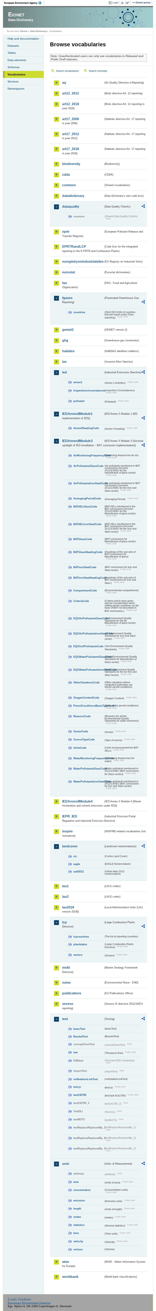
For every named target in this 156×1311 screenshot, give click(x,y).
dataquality (70, 206)
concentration (82, 1190)
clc (75, 856)
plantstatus (80, 944)
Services (13, 81)
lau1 (65, 886)
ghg (65, 340)
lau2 (65, 896)
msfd (66, 967)
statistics (78, 1224)
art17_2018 (70, 149)
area (76, 1181)
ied (64, 372)
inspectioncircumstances (88, 390)
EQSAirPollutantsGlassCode (88, 618)
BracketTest (80, 1036)
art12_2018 (70, 104)
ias (64, 361)
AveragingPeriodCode (87, 498)
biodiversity (71, 164)
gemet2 (68, 329)
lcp (64, 922)
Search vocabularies (67, 71)
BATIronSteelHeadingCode (88, 577)
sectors (77, 954)
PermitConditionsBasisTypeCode (88, 705)
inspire (67, 831)
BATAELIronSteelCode (87, 524)
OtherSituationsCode (86, 682)
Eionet (23, 31)
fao (64, 283)
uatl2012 (78, 871)
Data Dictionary (38, 31)
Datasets (13, 45)
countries (79, 312)
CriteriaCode (81, 601)
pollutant (78, 401)
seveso (67, 1003)
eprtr (65, 231)
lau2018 (68, 907)
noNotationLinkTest (85, 1079)
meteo (77, 1216)
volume (78, 1249)
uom (65, 1163)
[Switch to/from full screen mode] (128, 3)
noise (66, 982)
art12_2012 (70, 93)
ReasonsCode (82, 716)
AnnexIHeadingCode (86, 428)
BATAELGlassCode (85, 506)
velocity (78, 1241)
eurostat (68, 272)
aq (64, 82)
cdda (66, 174)
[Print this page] (123, 3)
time (76, 1233)
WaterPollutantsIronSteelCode (88, 781)
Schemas (14, 67)
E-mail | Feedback (19, 1299)
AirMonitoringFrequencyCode (88, 455)
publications (71, 993)
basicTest (79, 1028)
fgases (67, 298)
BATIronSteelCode (84, 567)
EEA (24, 3)
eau (75, 1052)
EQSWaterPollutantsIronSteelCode (88, 669)
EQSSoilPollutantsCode (88, 646)
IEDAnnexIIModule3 (77, 441)
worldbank (70, 1276)
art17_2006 (70, 119)
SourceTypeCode (84, 739)
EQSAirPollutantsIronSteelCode (88, 633)
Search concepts (98, 71)
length (77, 1208)
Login (115, 2)
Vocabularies (16, 74)
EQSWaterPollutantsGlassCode (88, 656)
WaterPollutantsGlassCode (88, 768)
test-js (77, 1086)
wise (65, 1261)
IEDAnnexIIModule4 (77, 801)
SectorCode (80, 731)
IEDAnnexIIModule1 (77, 414)
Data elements (17, 60)
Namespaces (16, 88)
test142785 (79, 1094)
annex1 (77, 382)
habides (68, 351)
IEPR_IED (69, 816)
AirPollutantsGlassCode (88, 465)
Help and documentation (23, 38)
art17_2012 (70, 134)
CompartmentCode (85, 590)
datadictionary (73, 196)
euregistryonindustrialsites (83, 261)
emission (79, 1200)
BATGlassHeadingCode (87, 552)
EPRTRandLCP (74, 246)
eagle (76, 864)
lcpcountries (81, 936)
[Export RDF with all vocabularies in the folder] (143, 206)
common (69, 185)
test (65, 1019)
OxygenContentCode (86, 697)
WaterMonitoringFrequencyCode (88, 758)
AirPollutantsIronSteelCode (88, 483)
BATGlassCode (82, 539)
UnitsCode (79, 747)
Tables (12, 52)
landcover (70, 846)
